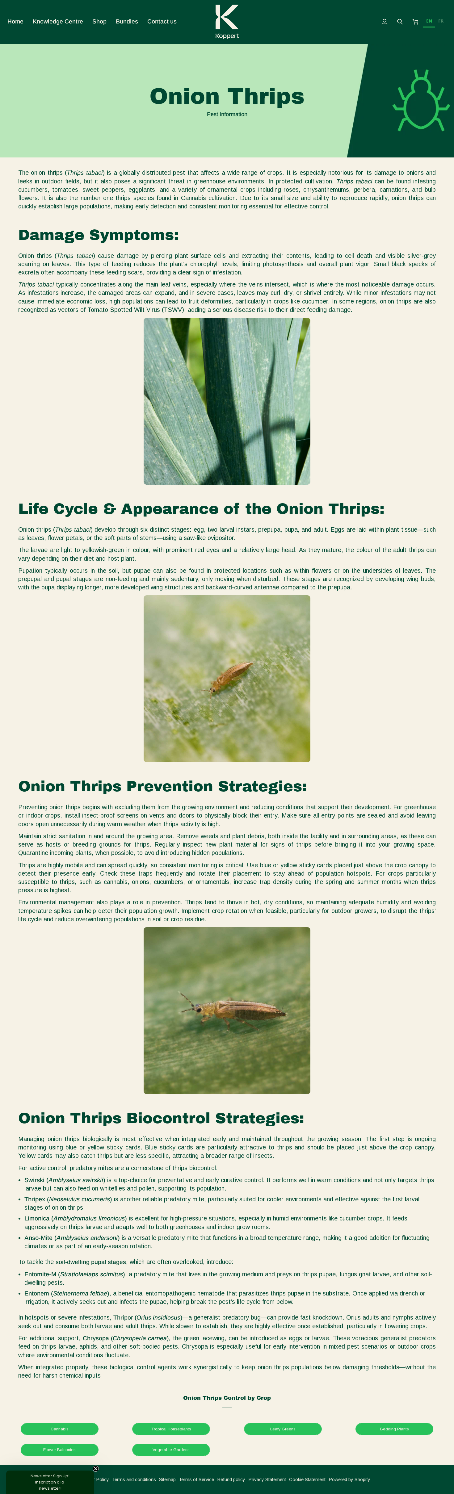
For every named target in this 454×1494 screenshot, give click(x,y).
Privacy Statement (267, 1479)
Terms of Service (196, 1479)
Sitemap (167, 1479)
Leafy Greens (283, 1429)
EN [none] (429, 21)
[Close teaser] (96, 1469)
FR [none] (440, 21)
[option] (441, 22)
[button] (58, 22)
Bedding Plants (394, 1429)
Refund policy (231, 1479)
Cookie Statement (307, 1479)
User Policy (97, 1479)
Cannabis (60, 1429)
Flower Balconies (59, 1449)
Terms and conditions (134, 1479)
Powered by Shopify (349, 1479)
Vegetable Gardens (171, 1449)
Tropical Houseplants (171, 1429)
